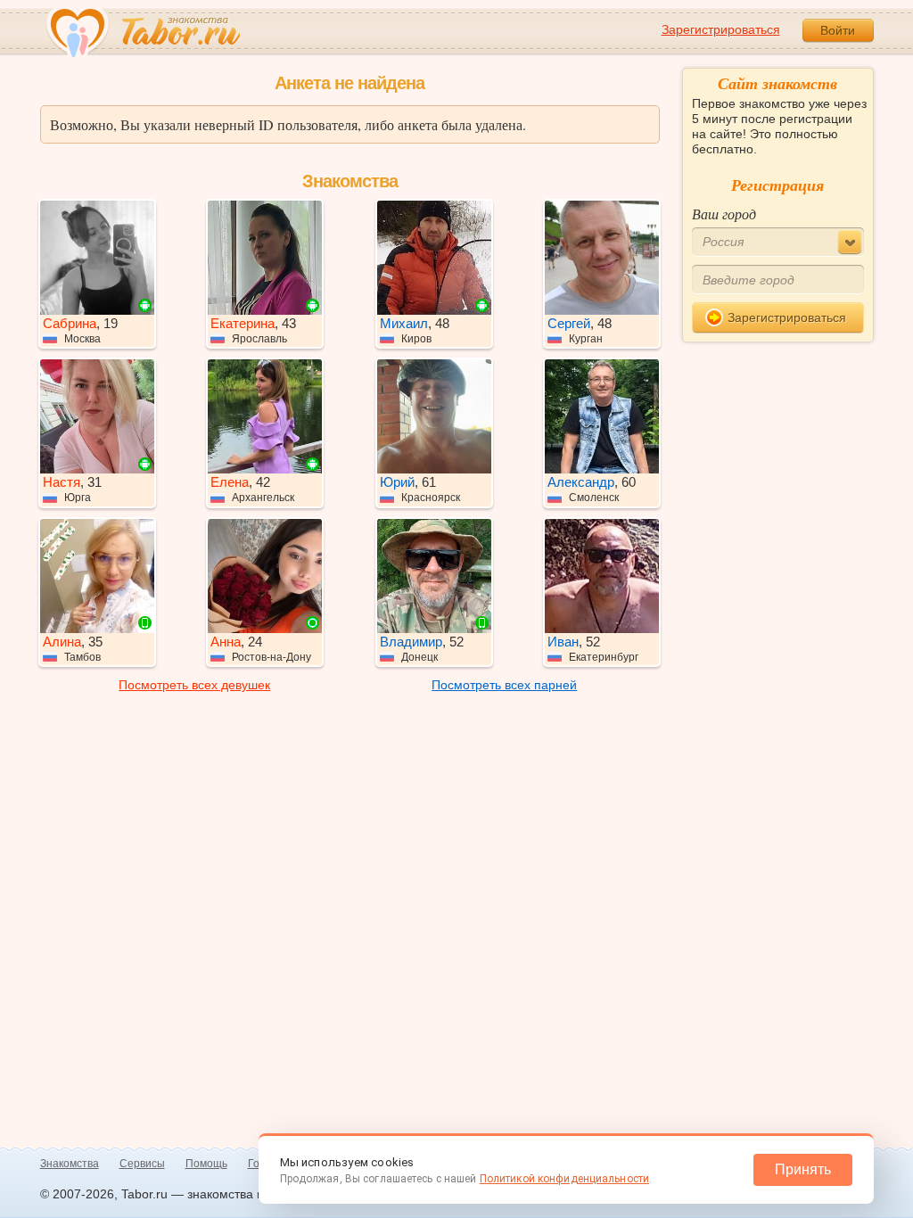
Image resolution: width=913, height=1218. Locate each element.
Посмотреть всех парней (504, 685)
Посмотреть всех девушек (194, 685)
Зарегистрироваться (721, 29)
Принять (803, 1169)
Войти (837, 30)
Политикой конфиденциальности (564, 1179)
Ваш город (724, 213)
